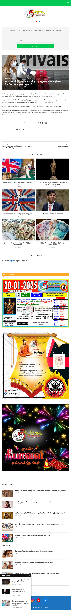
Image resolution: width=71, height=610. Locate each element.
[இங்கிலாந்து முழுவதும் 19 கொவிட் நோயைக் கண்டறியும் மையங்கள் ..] (6, 603)
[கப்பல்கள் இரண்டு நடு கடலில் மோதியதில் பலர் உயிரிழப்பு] (6, 582)
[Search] (68, 2)
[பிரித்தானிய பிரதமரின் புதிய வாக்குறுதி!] (52, 200)
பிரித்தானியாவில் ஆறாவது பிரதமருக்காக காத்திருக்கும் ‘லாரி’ (18, 183)
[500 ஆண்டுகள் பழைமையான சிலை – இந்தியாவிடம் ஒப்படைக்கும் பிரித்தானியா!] (52, 169)
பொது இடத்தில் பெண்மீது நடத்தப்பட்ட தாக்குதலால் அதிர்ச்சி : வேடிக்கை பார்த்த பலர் (39, 524)
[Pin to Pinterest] (44, 123)
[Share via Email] (46, 123)
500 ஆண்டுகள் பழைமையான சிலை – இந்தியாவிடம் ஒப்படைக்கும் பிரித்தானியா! (53, 183)
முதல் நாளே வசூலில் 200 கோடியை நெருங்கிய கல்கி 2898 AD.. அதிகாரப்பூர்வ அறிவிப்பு (40, 513)
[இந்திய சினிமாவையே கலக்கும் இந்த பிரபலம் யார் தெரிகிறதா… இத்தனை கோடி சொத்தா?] (7, 493)
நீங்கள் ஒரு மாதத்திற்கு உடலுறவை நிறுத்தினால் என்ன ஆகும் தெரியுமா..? (36, 562)
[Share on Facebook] (40, 123)
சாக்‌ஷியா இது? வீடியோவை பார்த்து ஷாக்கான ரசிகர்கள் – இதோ (33, 502)
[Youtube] (36, 21)
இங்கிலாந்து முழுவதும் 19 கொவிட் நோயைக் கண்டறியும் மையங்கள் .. (20, 603)
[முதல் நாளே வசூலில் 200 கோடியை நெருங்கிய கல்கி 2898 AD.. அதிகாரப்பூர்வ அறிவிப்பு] (7, 515)
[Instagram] (33, 21)
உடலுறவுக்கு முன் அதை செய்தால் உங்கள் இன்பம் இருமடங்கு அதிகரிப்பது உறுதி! (37, 573)
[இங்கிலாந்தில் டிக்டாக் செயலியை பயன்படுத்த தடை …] (6, 591)
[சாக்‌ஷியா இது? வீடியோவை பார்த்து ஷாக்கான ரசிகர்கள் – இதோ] (7, 504)
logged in (12, 261)
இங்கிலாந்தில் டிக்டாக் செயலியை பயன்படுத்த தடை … (20, 591)
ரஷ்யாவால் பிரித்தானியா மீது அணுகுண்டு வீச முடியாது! (18, 214)
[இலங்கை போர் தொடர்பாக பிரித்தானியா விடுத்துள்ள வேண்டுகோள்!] (18, 229)
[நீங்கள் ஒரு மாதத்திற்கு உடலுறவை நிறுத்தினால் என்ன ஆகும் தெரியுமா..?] (7, 565)
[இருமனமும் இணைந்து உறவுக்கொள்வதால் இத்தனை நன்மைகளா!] (7, 554)
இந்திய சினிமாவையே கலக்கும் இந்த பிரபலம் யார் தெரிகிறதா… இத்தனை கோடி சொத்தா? (41, 490)
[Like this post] (38, 123)
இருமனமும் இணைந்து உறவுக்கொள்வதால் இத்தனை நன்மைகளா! (34, 551)
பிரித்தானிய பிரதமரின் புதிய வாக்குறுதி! (52, 214)
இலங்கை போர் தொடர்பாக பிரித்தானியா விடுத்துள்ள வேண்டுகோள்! (18, 244)
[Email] (39, 21)
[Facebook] (31, 21)
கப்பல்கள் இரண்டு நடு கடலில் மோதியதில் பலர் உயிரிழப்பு (20, 581)
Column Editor (10, 87)
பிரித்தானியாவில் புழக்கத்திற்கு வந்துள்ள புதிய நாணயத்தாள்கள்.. (52, 244)
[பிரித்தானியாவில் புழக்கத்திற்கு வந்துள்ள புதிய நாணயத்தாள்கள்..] (52, 229)
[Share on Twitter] (42, 123)
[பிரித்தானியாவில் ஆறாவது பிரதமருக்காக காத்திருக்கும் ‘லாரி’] (18, 169)
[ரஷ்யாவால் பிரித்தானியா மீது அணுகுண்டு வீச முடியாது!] (18, 200)
